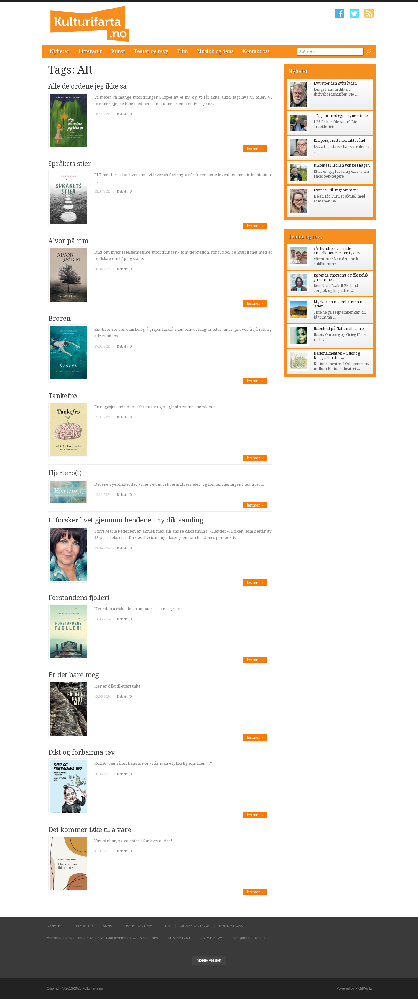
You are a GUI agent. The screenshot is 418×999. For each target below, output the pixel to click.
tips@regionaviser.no (251, 938)
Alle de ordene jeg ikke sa (87, 86)
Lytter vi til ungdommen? (336, 190)
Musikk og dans (215, 51)
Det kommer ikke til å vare (89, 830)
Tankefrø (62, 396)
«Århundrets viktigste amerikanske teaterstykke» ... (339, 251)
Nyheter (59, 51)
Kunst (118, 51)
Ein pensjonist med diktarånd (339, 140)
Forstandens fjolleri (78, 597)
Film (182, 51)
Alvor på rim (68, 241)
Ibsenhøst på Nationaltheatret (339, 328)
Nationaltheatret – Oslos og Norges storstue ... (337, 355)
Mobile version (209, 960)
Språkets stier (69, 164)
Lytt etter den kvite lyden (335, 83)
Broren (59, 318)
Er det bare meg (73, 675)
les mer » (255, 148)
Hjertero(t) (65, 473)
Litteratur (90, 51)
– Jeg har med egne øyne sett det (341, 116)
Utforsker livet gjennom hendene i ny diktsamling (125, 520)
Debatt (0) (125, 114)
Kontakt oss (256, 51)
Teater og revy (151, 51)
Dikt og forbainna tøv (81, 752)
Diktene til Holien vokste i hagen (342, 165)
